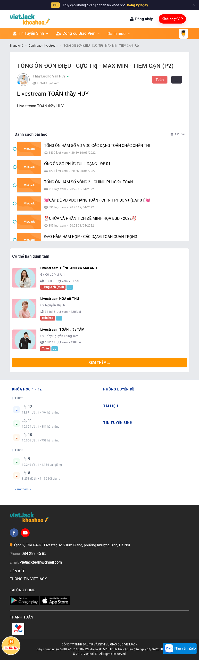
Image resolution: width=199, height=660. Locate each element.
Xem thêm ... (99, 362)
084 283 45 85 (34, 553)
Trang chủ (16, 45)
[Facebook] (14, 532)
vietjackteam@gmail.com (41, 562)
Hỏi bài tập (11, 648)
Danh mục (116, 33)
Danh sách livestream (43, 45)
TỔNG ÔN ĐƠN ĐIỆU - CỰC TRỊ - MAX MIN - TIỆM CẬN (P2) (101, 45)
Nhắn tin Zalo (185, 648)
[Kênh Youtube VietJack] (25, 532)
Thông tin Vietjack (29, 579)
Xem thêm (22, 489)
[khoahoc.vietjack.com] (30, 19)
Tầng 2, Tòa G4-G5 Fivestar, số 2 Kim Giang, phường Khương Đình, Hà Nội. (72, 545)
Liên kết (18, 571)
